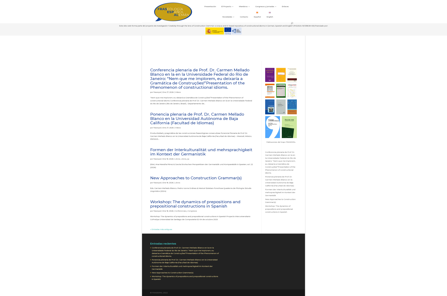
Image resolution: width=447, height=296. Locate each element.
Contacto (244, 17)
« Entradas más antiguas (161, 229)
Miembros (243, 7)
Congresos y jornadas (264, 7)
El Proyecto (226, 7)
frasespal (157, 92)
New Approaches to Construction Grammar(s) (196, 177)
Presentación (210, 7)
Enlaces (285, 7)
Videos (178, 92)
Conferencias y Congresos (186, 211)
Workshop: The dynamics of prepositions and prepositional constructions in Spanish (195, 204)
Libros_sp (185, 159)
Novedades (227, 17)
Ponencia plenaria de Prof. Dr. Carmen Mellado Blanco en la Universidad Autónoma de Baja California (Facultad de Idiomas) (197, 118)
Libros (177, 159)
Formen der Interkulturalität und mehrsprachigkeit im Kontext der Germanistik (201, 152)
